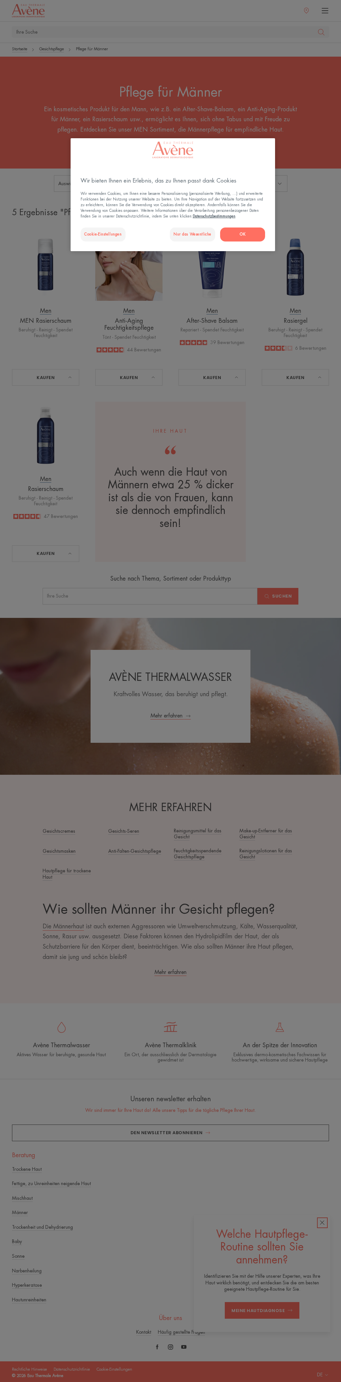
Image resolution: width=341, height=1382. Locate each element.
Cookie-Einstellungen (103, 234)
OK (242, 234)
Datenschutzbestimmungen (214, 216)
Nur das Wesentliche (192, 234)
